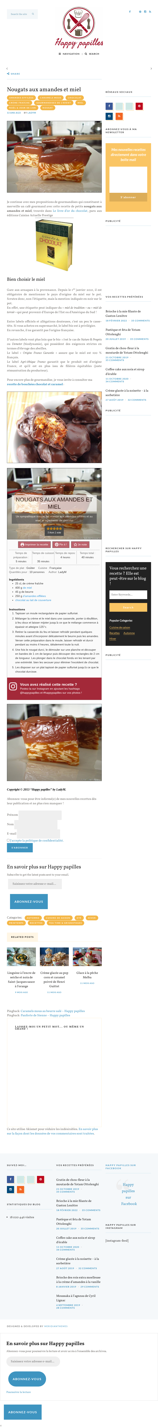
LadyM (32, 112)
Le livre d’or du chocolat (70, 211)
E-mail (11, 834)
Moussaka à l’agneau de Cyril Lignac (76, 1298)
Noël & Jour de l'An (22, 108)
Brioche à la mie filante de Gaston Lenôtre (123, 313)
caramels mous (50, 97)
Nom (10, 824)
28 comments (65, 1307)
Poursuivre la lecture (18, 1392)
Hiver (92, 918)
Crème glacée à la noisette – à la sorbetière (127, 393)
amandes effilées (21, 97)
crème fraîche (19, 103)
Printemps (16, 923)
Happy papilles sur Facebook (121, 1167)
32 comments (137, 399)
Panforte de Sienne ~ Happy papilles (45, 1015)
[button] (48, 528)
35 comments (140, 320)
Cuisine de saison (58, 918)
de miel (27, 587)
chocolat (75, 97)
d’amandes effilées (34, 596)
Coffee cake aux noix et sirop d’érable (125, 371)
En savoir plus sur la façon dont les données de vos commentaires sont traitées (52, 1131)
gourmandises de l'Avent (53, 103)
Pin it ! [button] (63, 544)
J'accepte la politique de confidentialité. (37, 841)
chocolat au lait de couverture (33, 600)
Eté (79, 918)
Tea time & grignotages (65, 923)
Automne (33, 918)
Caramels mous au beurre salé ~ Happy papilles (53, 1011)
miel (81, 103)
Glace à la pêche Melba (87, 975)
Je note (82, 544)
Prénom (12, 815)
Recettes (36, 923)
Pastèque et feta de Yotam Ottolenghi (123, 332)
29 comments (90, 1286)
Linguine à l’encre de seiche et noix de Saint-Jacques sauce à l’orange (21, 980)
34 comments (115, 381)
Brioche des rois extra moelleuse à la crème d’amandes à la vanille (78, 1280)
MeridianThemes (56, 1326)
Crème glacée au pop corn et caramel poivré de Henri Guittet (54, 980)
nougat (48, 108)
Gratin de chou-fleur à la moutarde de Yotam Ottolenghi (127, 350)
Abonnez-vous (28, 901)
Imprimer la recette (36, 544)
